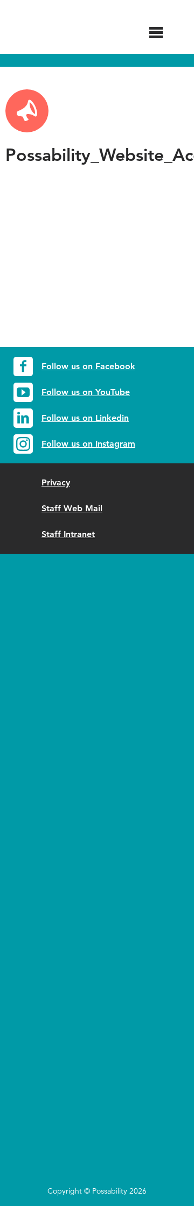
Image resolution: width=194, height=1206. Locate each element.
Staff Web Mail (71, 508)
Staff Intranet (68, 534)
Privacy (55, 482)
